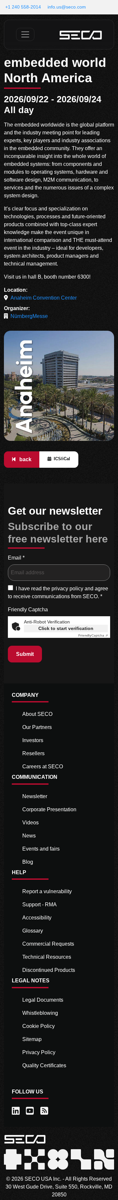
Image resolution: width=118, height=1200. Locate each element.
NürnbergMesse (29, 316)
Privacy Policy (38, 1052)
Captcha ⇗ (93, 635)
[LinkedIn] (16, 1111)
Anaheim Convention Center (43, 298)
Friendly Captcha (28, 609)
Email (16, 558)
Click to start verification (65, 628)
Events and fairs (41, 849)
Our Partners (37, 727)
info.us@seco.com (67, 7)
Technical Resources (46, 957)
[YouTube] (30, 1111)
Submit (25, 654)
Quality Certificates (44, 1065)
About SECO (37, 714)
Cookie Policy (38, 1026)
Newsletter (34, 796)
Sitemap (32, 1039)
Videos (30, 822)
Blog (27, 862)
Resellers (33, 753)
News (29, 835)
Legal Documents (42, 1000)
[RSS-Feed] (44, 1111)
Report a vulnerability (47, 891)
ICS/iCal (62, 458)
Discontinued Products (48, 970)
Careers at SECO (42, 766)
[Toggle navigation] (25, 34)
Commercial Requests (48, 944)
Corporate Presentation (49, 809)
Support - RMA (39, 904)
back (24, 459)
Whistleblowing (40, 1013)
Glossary (32, 931)
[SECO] (25, 1139)
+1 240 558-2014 (23, 7)
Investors (32, 740)
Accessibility (36, 917)
